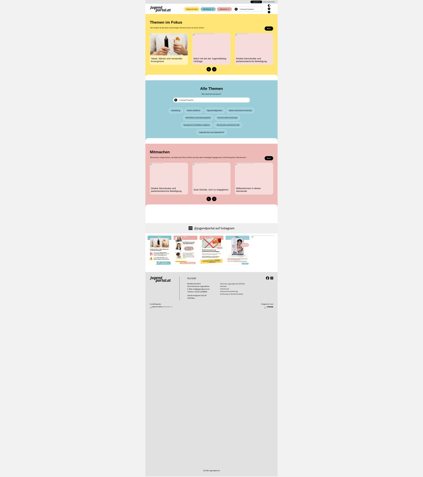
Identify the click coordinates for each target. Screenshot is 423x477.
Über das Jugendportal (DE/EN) (232, 284)
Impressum (224, 289)
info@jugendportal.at (201, 289)
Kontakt (223, 286)
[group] (169, 49)
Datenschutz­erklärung (229, 291)
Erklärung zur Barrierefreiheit (231, 294)
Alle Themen (207, 9)
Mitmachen (223, 9)
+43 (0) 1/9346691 (200, 292)
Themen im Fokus (192, 9)
